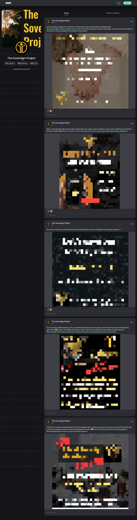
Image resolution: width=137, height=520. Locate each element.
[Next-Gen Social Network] (8, 3)
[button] (10, 63)
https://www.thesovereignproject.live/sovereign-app (86, 131)
